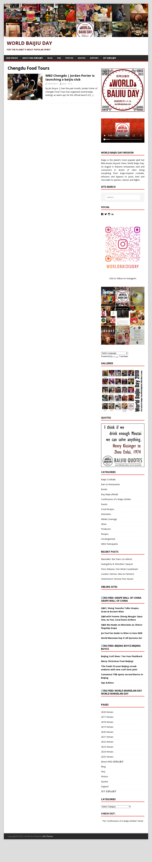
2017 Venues (107, 716)
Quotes (81, 58)
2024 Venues (107, 751)
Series (140, 821)
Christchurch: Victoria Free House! (117, 578)
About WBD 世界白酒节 (32, 58)
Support (94, 58)
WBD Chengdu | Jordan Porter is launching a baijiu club (70, 77)
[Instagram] (109, 214)
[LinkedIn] (112, 214)
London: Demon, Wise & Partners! (117, 574)
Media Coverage (109, 519)
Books (104, 489)
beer (137, 176)
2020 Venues (107, 731)
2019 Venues (107, 726)
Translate (123, 356)
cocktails (140, 173)
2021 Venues (107, 736)
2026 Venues (12, 58)
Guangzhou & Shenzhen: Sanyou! (117, 564)
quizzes (117, 179)
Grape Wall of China (114, 600)
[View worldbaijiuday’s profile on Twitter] (105, 214)
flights (137, 179)
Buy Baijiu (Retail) (109, 494)
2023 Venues (107, 746)
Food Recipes (107, 509)
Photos (69, 58)
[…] (91, 95)
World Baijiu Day (136, 163)
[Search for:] (122, 197)
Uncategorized (108, 538)
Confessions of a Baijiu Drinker (116, 499)
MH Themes (48, 836)
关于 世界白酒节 (109, 58)
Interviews (106, 514)
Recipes (105, 534)
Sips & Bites (107, 682)
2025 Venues (107, 756)
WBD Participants (109, 544)
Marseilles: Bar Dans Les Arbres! (116, 559)
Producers (106, 529)
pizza (130, 176)
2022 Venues (107, 741)
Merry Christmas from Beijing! (117, 661)
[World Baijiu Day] (76, 35)
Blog (50, 58)
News (104, 524)
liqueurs (120, 176)
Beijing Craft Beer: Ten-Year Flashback (121, 656)
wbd (64, 83)
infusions (105, 176)
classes (125, 179)
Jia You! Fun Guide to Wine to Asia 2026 (121, 633)
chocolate (106, 179)
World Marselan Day (114, 693)
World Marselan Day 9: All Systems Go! (121, 638)
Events (104, 504)
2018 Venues (107, 722)
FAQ (59, 58)
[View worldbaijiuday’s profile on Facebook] (102, 214)
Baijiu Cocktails (108, 479)
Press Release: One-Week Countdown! (119, 569)
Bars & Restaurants (110, 484)
